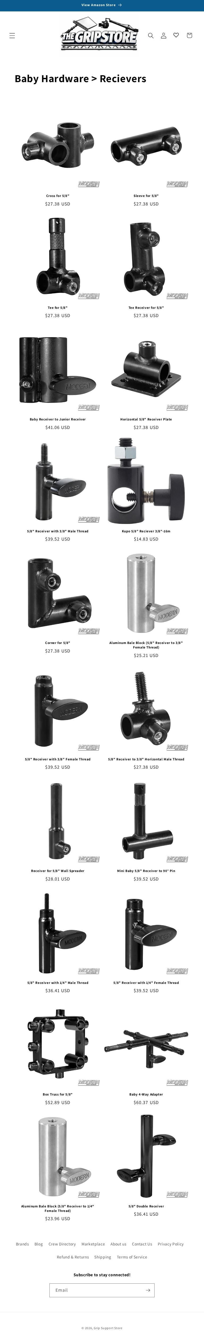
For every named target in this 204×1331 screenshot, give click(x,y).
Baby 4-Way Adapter (146, 1094)
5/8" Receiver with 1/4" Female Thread (146, 983)
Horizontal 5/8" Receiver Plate (146, 419)
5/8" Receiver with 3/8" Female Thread (58, 759)
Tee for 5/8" (57, 308)
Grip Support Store (108, 1328)
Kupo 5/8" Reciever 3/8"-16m (146, 531)
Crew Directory (62, 1243)
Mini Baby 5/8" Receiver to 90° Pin (146, 871)
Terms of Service (132, 1257)
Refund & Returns (73, 1257)
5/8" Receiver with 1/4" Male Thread (57, 983)
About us (118, 1243)
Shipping (102, 1257)
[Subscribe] (148, 1290)
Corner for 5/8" (57, 643)
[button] (12, 35)
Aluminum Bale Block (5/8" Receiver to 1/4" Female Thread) (57, 1208)
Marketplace (93, 1243)
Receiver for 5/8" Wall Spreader (57, 871)
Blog (39, 1243)
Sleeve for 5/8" (146, 196)
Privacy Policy (171, 1243)
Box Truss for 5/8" (58, 1094)
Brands (22, 1243)
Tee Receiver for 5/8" (146, 308)
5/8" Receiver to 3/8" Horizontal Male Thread (146, 759)
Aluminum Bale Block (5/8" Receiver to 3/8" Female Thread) (146, 645)
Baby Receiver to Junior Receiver (58, 419)
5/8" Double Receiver (146, 1206)
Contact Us (142, 1243)
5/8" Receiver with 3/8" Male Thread (57, 531)
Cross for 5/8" (57, 196)
